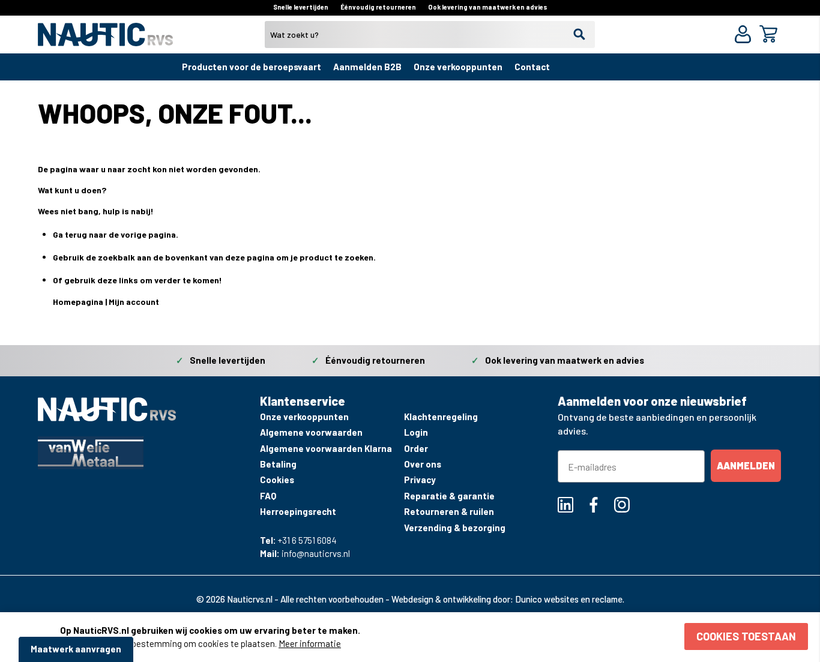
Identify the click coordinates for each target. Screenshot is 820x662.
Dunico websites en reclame (569, 599)
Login (416, 432)
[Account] (745, 35)
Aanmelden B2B (367, 66)
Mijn (117, 301)
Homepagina (78, 301)
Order (416, 448)
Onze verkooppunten (458, 66)
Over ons (422, 464)
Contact (532, 66)
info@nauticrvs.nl (316, 553)
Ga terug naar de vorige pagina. (115, 234)
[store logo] (105, 39)
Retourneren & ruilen (449, 511)
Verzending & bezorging (454, 527)
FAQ (268, 495)
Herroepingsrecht (298, 511)
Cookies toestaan (746, 636)
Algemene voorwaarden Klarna (326, 448)
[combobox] (430, 34)
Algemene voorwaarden (311, 432)
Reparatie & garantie (449, 495)
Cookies (277, 479)
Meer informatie (310, 643)
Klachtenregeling (441, 416)
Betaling (278, 464)
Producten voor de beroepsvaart (251, 66)
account (142, 301)
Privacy (420, 479)
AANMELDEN (746, 465)
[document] (434, 637)
